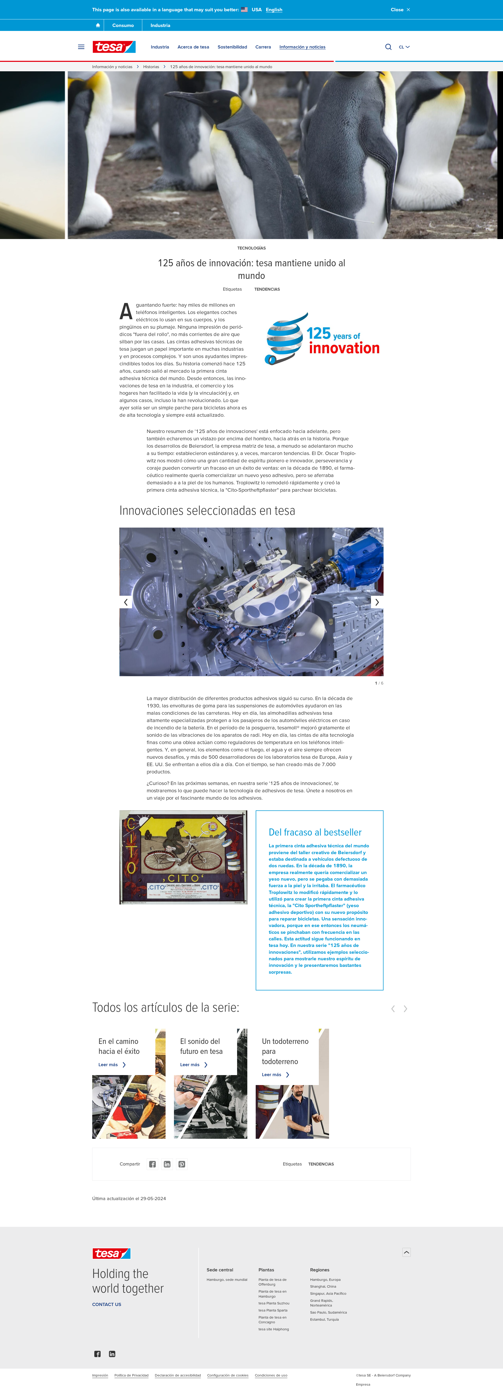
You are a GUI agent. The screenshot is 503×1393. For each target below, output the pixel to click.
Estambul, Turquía (324, 1319)
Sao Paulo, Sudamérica (328, 1312)
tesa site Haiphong (274, 1329)
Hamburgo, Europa (325, 1279)
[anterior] (125, 602)
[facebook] (152, 1164)
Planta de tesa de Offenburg (273, 1282)
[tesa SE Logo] (114, 46)
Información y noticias (112, 66)
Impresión (100, 1375)
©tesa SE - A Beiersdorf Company (383, 1375)
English (274, 9)
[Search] (388, 47)
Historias (151, 66)
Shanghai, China (323, 1286)
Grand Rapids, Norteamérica (321, 1303)
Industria (160, 25)
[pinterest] (182, 1164)
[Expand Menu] (81, 47)
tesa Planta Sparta (273, 1310)
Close (397, 9)
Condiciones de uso (271, 1375)
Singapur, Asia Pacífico (328, 1293)
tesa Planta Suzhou (274, 1303)
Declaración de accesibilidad (178, 1375)
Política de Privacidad (131, 1375)
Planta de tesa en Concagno (273, 1319)
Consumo (123, 25)
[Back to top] (406, 1252)
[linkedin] (167, 1164)
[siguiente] (377, 602)
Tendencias (267, 289)
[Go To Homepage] (98, 25)
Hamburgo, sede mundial (227, 1279)
